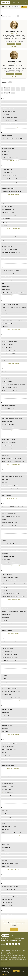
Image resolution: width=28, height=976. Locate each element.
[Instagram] (13, 944)
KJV (6, 6)
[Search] (19, 3)
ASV (15, 6)
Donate (24, 6)
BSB (3, 6)
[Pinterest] (16, 944)
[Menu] (25, 2)
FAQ (8, 938)
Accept (16, 971)
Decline (23, 971)
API (12, 938)
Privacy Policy (4, 940)
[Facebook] (7, 944)
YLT (12, 6)
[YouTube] (19, 944)
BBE (18, 6)
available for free (20, 922)
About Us (3, 938)
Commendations (14, 940)
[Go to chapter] (26, 10)
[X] (10, 944)
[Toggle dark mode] (22, 2)
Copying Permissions (19, 938)
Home (2, 13)
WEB (9, 6)
